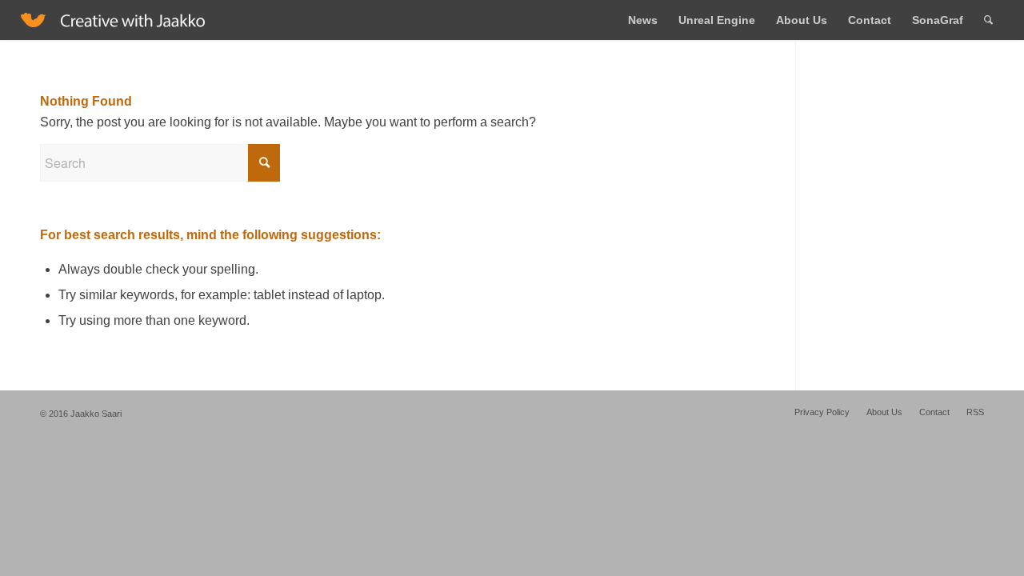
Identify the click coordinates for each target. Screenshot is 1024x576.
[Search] (988, 20)
